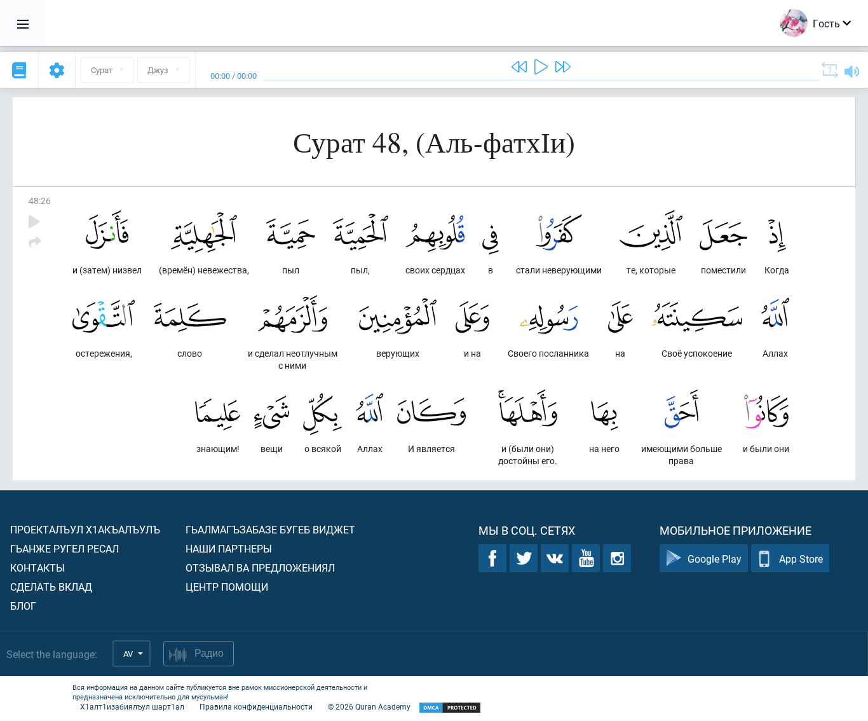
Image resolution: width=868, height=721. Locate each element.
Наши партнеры (229, 548)
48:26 (40, 201)
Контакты (37, 567)
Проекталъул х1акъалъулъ (85, 529)
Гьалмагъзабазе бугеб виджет (270, 529)
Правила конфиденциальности (256, 706)
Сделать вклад (51, 586)
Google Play (715, 558)
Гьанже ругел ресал (64, 548)
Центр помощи (227, 586)
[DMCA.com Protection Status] (450, 708)
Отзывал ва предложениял (260, 567)
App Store (801, 558)
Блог (23, 605)
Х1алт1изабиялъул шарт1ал (132, 706)
